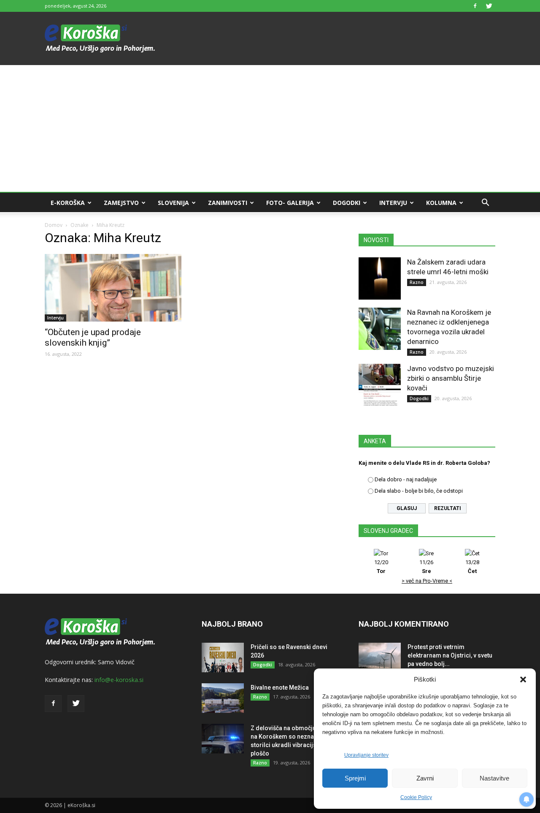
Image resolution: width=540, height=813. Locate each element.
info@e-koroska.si (118, 680)
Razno (417, 282)
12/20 (381, 566)
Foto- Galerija (290, 203)
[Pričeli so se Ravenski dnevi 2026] (223, 657)
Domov (53, 225)
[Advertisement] (270, 128)
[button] (523, 679)
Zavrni (425, 778)
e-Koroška (68, 203)
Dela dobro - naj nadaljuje (406, 479)
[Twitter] (489, 6)
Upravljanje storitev (366, 755)
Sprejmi (355, 778)
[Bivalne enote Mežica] (223, 698)
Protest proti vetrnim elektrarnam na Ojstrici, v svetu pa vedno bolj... (450, 655)
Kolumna (441, 203)
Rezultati (447, 508)
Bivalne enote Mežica (280, 687)
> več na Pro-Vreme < (427, 581)
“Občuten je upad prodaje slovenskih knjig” (93, 337)
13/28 (472, 566)
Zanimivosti (227, 203)
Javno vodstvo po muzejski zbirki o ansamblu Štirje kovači (450, 378)
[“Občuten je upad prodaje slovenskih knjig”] (113, 288)
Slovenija (173, 203)
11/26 (426, 566)
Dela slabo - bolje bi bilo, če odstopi (419, 491)
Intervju (393, 203)
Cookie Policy (416, 797)
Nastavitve (494, 778)
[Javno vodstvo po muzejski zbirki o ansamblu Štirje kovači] (380, 385)
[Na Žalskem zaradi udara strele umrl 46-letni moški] (380, 278)
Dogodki (346, 203)
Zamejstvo (121, 203)
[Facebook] (475, 6)
